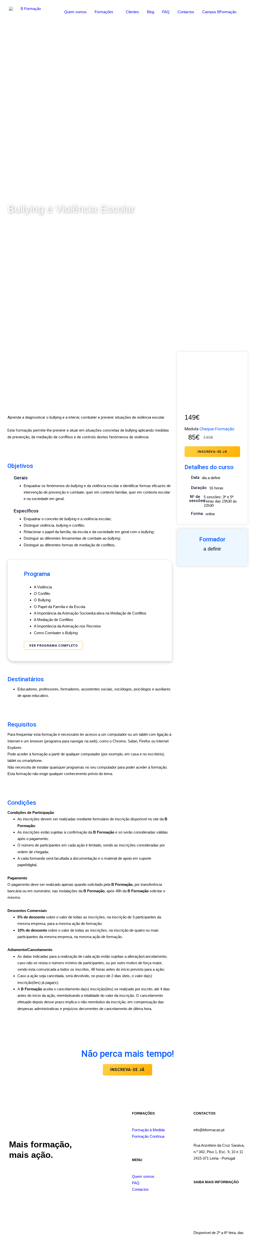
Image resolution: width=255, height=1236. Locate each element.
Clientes (132, 12)
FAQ (166, 12)
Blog (150, 12)
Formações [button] (104, 12)
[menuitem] (75, 11)
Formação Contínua (148, 1136)
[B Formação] (29, 12)
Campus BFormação (219, 12)
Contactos (186, 12)
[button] (245, 11)
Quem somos (75, 12)
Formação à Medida (148, 1130)
